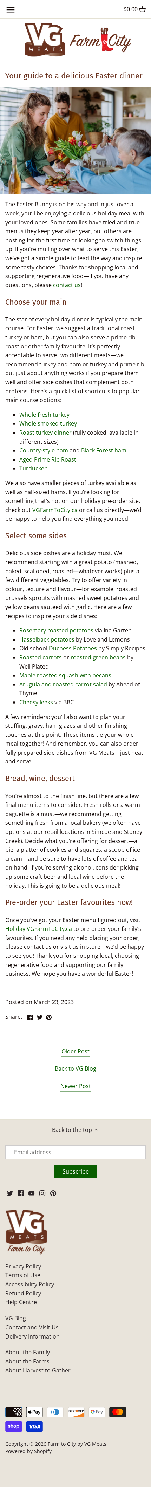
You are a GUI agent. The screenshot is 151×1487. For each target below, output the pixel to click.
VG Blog (15, 1318)
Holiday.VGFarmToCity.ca (38, 929)
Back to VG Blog (75, 1068)
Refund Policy (23, 1293)
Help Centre (21, 1302)
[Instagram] (42, 1193)
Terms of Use (22, 1275)
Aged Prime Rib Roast (47, 459)
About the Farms (27, 1361)
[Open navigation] (10, 10)
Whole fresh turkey (44, 415)
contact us (67, 285)
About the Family (27, 1352)
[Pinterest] (53, 1193)
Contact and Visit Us (32, 1327)
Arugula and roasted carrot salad (63, 684)
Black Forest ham (103, 450)
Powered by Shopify (28, 1451)
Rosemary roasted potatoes (56, 630)
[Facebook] (21, 1193)
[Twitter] (10, 1193)
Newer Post (75, 1086)
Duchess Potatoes (73, 648)
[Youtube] (31, 1193)
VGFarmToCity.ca (55, 510)
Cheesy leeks (36, 702)
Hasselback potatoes (46, 639)
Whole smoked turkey (48, 423)
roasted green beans (98, 657)
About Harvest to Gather (38, 1370)
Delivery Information (32, 1336)
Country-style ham (43, 450)
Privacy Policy (23, 1266)
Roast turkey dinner (45, 432)
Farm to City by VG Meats (77, 1443)
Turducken (33, 468)
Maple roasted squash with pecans (65, 675)
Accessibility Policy (29, 1284)
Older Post (75, 1051)
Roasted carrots (40, 657)
